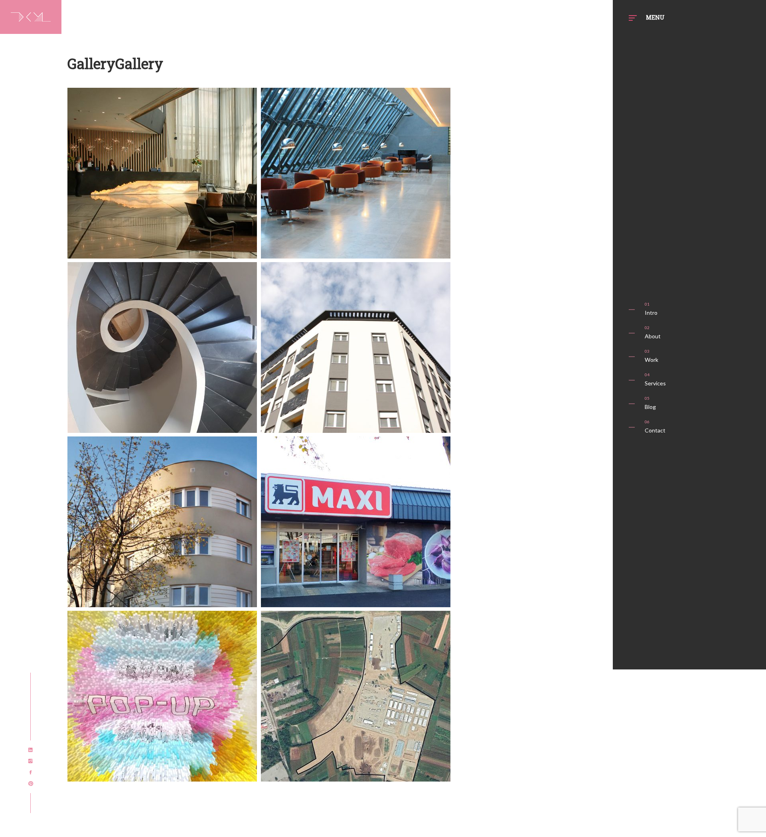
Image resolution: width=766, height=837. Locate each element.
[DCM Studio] (31, 15)
